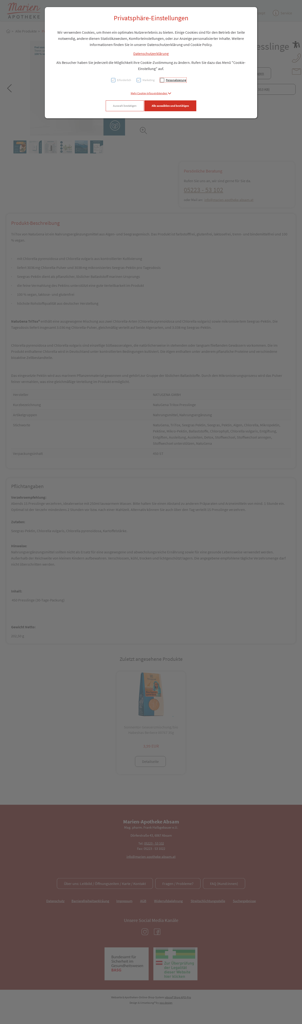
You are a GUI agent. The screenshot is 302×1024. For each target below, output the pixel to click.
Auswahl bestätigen (125, 105)
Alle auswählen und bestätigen (170, 105)
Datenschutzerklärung (151, 53)
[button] (151, 93)
